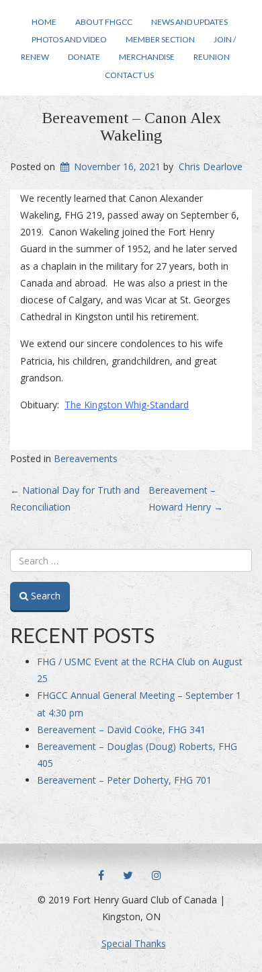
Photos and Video (69, 39)
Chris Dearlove (211, 166)
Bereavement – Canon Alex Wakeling (131, 126)
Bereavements (86, 458)
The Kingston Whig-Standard (126, 404)
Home (44, 22)
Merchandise (147, 57)
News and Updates (189, 22)
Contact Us (129, 75)
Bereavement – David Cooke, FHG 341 (121, 729)
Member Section (160, 39)
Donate (84, 57)
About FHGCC (103, 22)
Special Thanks (133, 943)
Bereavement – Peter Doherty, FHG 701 (124, 780)
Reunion (211, 57)
